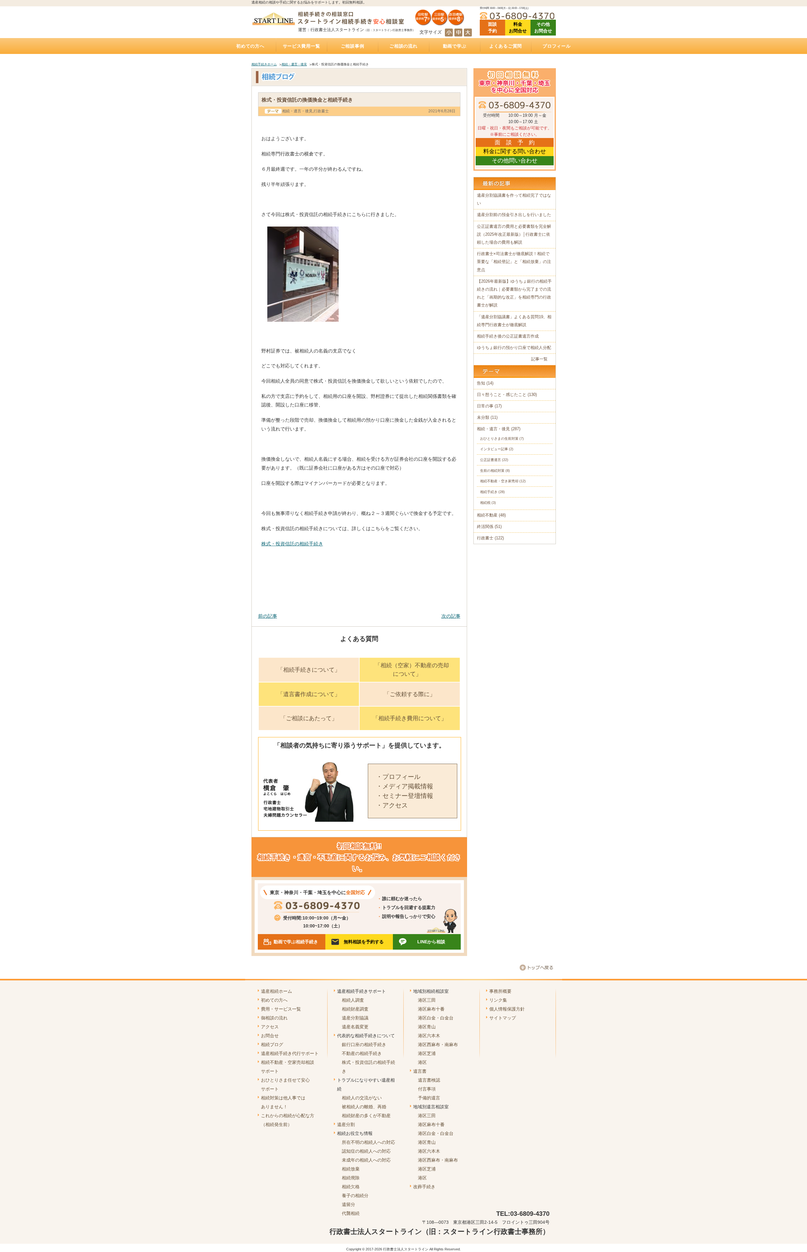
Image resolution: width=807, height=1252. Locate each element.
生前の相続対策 (492, 470)
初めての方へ (250, 46)
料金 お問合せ (518, 27)
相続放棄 (351, 1168)
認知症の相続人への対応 (366, 1151)
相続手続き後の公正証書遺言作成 (508, 336)
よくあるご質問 (505, 46)
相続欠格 (351, 1186)
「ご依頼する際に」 (409, 694)
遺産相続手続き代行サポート (290, 1053)
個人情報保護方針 (507, 1008)
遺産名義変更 (355, 1026)
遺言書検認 (429, 1080)
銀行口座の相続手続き (364, 1044)
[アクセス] (439, 23)
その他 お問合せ (543, 27)
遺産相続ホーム (276, 991)
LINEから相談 (431, 941)
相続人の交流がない (362, 1097)
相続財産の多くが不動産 (366, 1115)
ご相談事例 (352, 46)
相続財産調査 (355, 1008)
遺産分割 (346, 1124)
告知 (481, 383)
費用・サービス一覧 (281, 1008)
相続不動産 (487, 515)
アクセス (270, 1026)
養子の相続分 (355, 1195)
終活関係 (485, 526)
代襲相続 (351, 1213)
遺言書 (419, 1071)
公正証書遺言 (490, 460)
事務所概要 (500, 991)
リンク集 (498, 1000)
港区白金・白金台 (435, 1017)
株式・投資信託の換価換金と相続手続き (307, 99)
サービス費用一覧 (301, 46)
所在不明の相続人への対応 (368, 1142)
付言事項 (427, 1088)
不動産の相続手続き (362, 1053)
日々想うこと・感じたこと (501, 394)
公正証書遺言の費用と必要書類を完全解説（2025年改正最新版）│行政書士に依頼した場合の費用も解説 (514, 234)
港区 (422, 1062)
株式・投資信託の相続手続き (292, 543)
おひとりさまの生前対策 (499, 438)
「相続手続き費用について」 (410, 718)
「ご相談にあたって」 (308, 718)
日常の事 (485, 406)
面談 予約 (492, 27)
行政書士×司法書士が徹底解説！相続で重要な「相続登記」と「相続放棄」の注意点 (514, 262)
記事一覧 (539, 359)
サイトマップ (502, 1017)
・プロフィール (398, 776)
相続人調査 (353, 1000)
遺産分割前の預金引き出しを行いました (514, 215)
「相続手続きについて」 (308, 670)
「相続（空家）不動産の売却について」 (412, 669)
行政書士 (321, 111)
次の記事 (450, 616)
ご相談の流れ (403, 46)
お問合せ (270, 1035)
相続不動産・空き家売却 (499, 481)
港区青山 (427, 1026)
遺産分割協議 (355, 1017)
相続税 (485, 502)
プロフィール (556, 46)
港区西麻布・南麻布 (438, 1044)
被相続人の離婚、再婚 (364, 1106)
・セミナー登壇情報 (404, 795)
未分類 (483, 417)
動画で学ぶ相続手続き (296, 941)
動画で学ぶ (454, 46)
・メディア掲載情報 (404, 786)
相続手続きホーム (264, 64)
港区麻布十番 (431, 1008)
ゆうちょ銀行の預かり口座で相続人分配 (514, 348)
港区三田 (427, 1000)
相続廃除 (351, 1177)
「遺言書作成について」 (308, 694)
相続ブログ (272, 1044)
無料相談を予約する (364, 941)
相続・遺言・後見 (294, 64)
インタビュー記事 (494, 449)
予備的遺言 (429, 1097)
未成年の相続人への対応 (366, 1160)
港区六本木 (429, 1035)
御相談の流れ (274, 1017)
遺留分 (348, 1204)
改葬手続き (424, 1186)
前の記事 (267, 616)
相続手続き (489, 492)
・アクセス (392, 805)
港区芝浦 (427, 1053)
